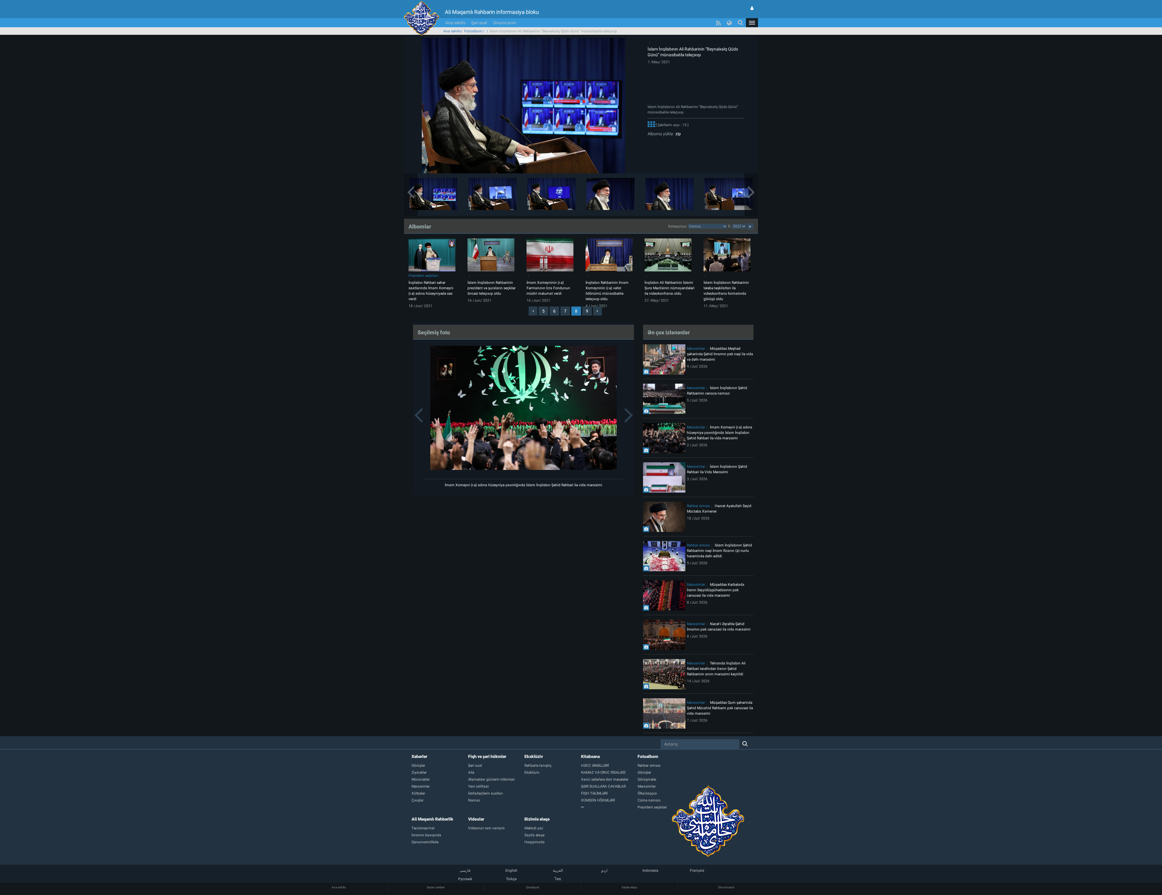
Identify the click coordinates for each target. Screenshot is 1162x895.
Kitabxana (590, 756)
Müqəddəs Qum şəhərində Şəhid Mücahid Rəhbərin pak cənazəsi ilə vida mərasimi (720, 708)
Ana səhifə (455, 22)
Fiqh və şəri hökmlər (487, 756)
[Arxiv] (609, 807)
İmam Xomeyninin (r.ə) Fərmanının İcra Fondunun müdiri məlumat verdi (548, 288)
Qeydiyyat (532, 887)
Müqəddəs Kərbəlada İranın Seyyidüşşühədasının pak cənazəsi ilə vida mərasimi (715, 590)
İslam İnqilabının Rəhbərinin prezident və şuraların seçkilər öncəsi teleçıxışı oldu (492, 288)
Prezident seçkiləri (423, 276)
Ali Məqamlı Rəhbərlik (432, 819)
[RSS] (718, 22)
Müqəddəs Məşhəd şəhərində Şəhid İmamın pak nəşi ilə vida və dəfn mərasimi (720, 354)
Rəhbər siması (698, 506)
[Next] (597, 311)
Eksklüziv (533, 756)
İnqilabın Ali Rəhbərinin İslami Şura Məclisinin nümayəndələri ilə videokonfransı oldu (669, 288)
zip (677, 133)
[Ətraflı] (651, 125)
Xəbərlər (419, 756)
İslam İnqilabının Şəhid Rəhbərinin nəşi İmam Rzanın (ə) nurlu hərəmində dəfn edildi (719, 550)
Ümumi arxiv (504, 22)
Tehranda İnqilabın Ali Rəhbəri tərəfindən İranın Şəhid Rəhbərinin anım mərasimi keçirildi (716, 668)
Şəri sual (479, 22)
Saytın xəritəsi (436, 887)
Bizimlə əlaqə (537, 819)
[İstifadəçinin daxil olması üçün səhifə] (752, 8)
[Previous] (533, 311)
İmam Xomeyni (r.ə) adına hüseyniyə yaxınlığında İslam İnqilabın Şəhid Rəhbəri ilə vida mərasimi (523, 485)
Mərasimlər (696, 348)
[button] (752, 22)
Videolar (476, 819)
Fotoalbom (473, 31)
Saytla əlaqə (629, 887)
